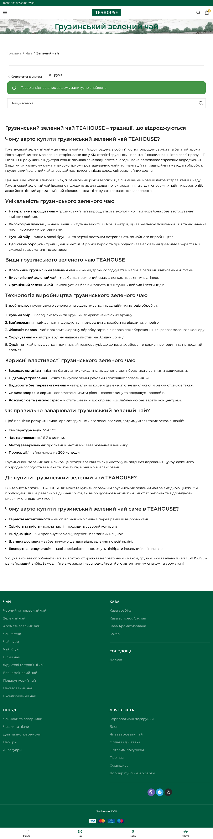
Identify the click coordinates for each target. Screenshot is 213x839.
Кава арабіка (120, 610)
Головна (14, 53)
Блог (114, 727)
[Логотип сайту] (106, 12)
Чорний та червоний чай (24, 610)
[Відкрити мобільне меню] (5, 12)
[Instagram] (168, 792)
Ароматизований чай (21, 626)
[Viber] (151, 792)
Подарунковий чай (19, 680)
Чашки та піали (16, 727)
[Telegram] (159, 792)
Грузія (57, 75)
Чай (29, 53)
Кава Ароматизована (128, 626)
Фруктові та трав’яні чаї (23, 665)
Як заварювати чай (126, 734)
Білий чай (11, 657)
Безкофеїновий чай (20, 673)
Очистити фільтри (26, 76)
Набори (10, 742)
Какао (115, 634)
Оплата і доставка (125, 742)
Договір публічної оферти (132, 773)
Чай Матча (12, 634)
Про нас (117, 758)
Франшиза (119, 765)
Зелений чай (14, 618)
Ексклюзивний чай (19, 696)
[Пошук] (198, 12)
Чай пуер (11, 642)
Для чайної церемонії (22, 734)
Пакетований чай (18, 688)
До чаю (116, 660)
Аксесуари (12, 750)
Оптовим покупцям (127, 750)
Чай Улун (11, 649)
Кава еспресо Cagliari (128, 618)
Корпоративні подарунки (132, 719)
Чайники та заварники (22, 719)
